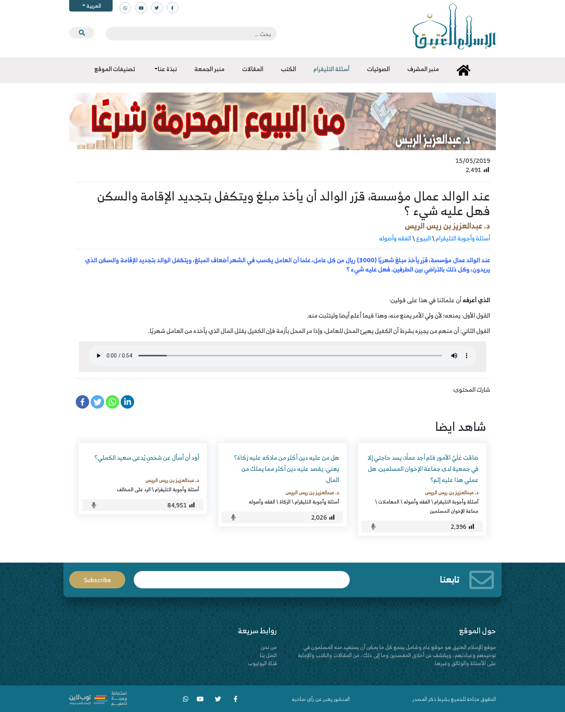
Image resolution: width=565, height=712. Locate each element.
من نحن (269, 647)
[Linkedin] (127, 402)
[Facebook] (82, 402)
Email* (242, 576)
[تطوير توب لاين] (98, 698)
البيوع (423, 238)
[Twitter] (97, 402)
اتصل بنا (268, 655)
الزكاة (285, 501)
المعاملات (388, 501)
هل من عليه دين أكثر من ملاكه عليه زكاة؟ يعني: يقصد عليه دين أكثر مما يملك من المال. (286, 468)
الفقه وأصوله (395, 238)
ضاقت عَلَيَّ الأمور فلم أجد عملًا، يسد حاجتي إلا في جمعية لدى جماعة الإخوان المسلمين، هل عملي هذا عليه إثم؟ (423, 468)
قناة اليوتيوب (262, 663)
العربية (93, 5)
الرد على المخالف (134, 489)
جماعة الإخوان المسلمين (454, 511)
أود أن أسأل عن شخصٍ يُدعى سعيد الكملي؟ (147, 457)
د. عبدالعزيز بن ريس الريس (447, 225)
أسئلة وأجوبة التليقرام (463, 238)
